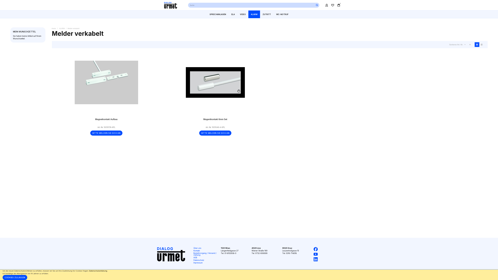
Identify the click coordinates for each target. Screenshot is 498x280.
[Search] (316, 5)
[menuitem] (218, 14)
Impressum (198, 263)
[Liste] (481, 44)
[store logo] (170, 5)
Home (54, 28)
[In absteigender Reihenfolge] (470, 44)
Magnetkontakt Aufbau (106, 85)
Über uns (197, 248)
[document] (249, 275)
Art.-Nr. (460, 45)
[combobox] (253, 5)
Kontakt (196, 251)
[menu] (249, 14)
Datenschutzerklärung (98, 271)
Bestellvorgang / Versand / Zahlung (204, 254)
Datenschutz (198, 260)
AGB (195, 257)
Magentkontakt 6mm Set (215, 85)
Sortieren (453, 45)
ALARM (62, 28)
